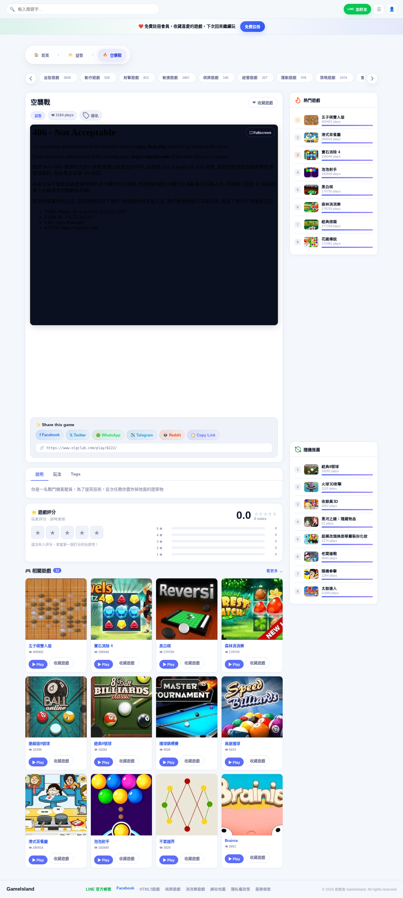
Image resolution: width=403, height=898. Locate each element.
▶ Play (38, 665)
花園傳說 (329, 239)
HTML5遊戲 (150, 889)
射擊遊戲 (136, 78)
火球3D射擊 (332, 484)
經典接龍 (329, 222)
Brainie (231, 840)
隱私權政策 (240, 889)
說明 (39, 474)
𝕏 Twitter (78, 435)
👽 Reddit (172, 435)
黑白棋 (165, 646)
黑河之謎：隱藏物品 (339, 519)
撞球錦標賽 (168, 743)
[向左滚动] (30, 78)
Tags (76, 474)
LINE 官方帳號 (98, 889)
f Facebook (50, 435)
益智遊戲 (57, 78)
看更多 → (274, 571)
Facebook (125, 888)
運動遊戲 (293, 78)
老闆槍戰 (329, 554)
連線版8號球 (39, 743)
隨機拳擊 (329, 571)
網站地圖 (218, 889)
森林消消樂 (234, 646)
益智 (38, 116)
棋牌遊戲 (215, 78)
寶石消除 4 (103, 646)
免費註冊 (252, 26)
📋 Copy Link (203, 435)
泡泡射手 (101, 841)
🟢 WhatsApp (108, 435)
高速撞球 (232, 743)
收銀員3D (330, 502)
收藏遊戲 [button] (265, 103)
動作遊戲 (97, 78)
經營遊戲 (254, 78)
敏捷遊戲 (176, 78)
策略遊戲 (333, 78)
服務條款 (263, 889)
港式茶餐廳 (38, 841)
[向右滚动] (372, 78)
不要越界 (167, 841)
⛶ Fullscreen (260, 133)
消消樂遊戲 (195, 889)
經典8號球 (103, 743)
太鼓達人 (329, 589)
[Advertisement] (154, 371)
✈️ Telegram (141, 435)
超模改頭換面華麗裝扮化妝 (345, 536)
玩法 (57, 474)
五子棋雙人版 (40, 646)
